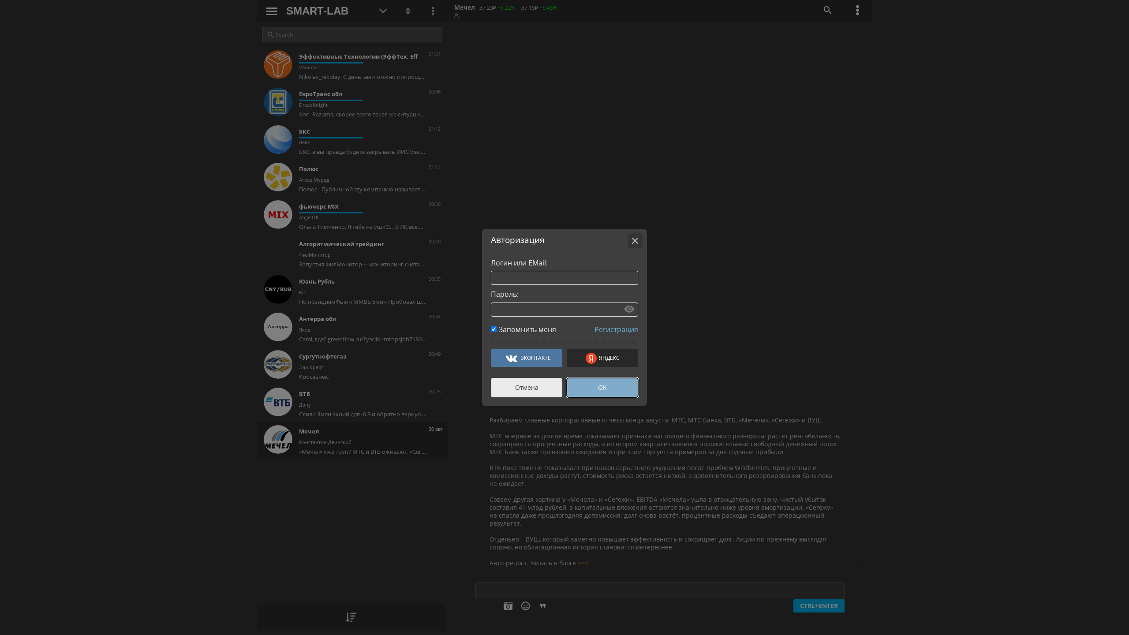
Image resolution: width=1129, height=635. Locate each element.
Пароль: (505, 294)
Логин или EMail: (519, 263)
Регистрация (616, 329)
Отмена (526, 387)
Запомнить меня (527, 329)
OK (602, 387)
